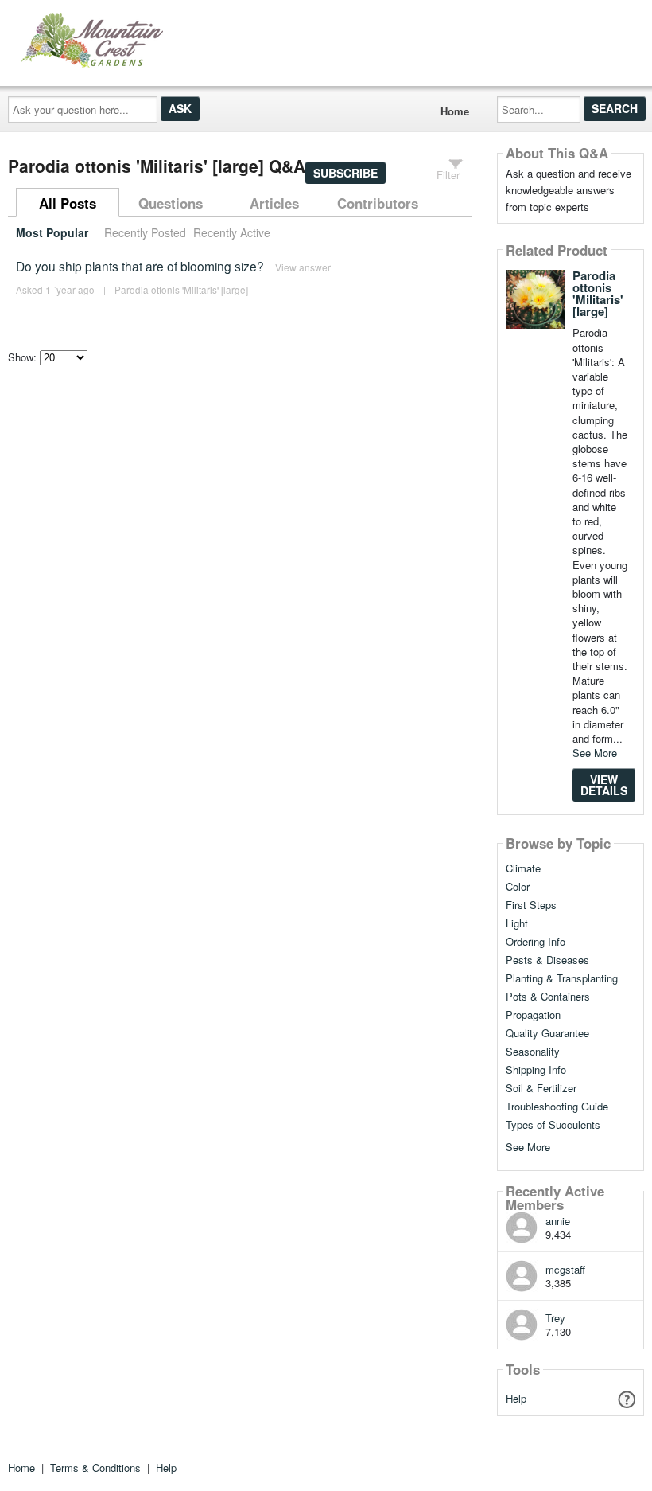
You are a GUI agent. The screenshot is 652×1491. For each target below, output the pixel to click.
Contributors (377, 203)
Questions (170, 203)
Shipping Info (536, 1069)
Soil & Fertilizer (541, 1088)
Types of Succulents (553, 1124)
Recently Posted (145, 232)
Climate (523, 868)
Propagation (533, 1015)
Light (517, 923)
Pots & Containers (548, 996)
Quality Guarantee (547, 1033)
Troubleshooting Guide (557, 1106)
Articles (274, 203)
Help (516, 1398)
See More (594, 752)
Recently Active (231, 232)
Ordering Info (535, 941)
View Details (603, 784)
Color (518, 886)
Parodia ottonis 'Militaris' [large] (181, 289)
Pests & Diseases (547, 960)
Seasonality (533, 1051)
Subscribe (345, 173)
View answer (303, 267)
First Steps (531, 905)
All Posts (67, 203)
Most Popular (52, 232)
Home (454, 111)
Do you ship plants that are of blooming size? (140, 266)
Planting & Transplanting (562, 978)
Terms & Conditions (95, 1467)
